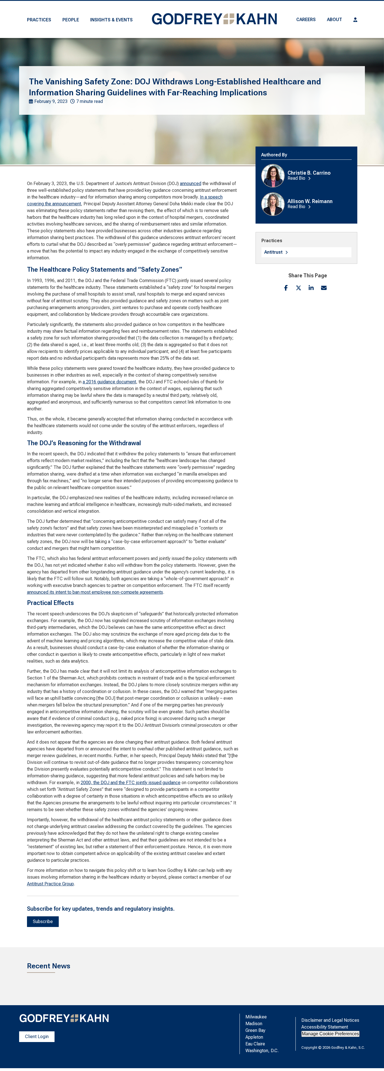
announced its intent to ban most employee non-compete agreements (95, 592)
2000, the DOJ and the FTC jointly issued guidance (130, 782)
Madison (253, 1023)
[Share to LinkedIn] (311, 288)
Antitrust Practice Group (50, 883)
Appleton (254, 1037)
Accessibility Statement (324, 1027)
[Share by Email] (324, 288)
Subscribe (43, 921)
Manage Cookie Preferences (330, 1033)
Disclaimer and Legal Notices (330, 1020)
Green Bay (255, 1030)
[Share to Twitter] (299, 288)
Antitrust (273, 252)
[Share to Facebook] (286, 288)
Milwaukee (256, 1017)
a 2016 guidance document (109, 381)
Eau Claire (255, 1044)
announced (190, 183)
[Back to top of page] (372, 1057)
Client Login (37, 1036)
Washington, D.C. (262, 1050)
